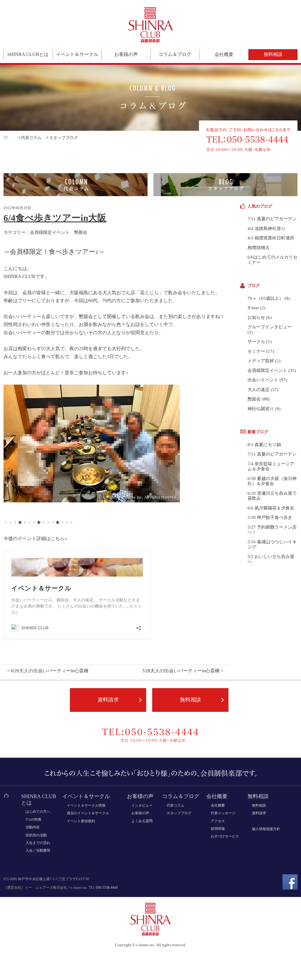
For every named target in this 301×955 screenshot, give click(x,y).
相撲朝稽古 (259, 247)
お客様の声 (126, 54)
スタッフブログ (63, 137)
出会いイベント (263, 380)
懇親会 (80, 232)
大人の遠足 (259, 389)
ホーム (10, 137)
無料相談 (273, 54)
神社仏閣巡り (261, 408)
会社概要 (224, 54)
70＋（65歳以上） (265, 298)
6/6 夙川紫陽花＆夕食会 (271, 508)
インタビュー (142, 805)
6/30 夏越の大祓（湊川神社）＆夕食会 (272, 481)
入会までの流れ (38, 843)
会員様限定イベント (50, 232)
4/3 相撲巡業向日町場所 (271, 238)
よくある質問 (142, 821)
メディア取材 (261, 360)
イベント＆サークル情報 (86, 805)
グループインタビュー (270, 327)
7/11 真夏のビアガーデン (272, 218)
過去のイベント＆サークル (88, 813)
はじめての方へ (38, 812)
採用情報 (218, 829)
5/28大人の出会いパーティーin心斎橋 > (182, 670)
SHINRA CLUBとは (28, 54)
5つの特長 (33, 819)
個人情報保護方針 (266, 829)
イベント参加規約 (81, 821)
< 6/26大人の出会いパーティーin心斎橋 (47, 670)
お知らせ (256, 317)
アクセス (218, 821)
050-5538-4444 (107, 888)
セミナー (256, 351)
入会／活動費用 (38, 850)
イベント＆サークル (77, 54)
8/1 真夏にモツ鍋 (264, 444)
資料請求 (108, 700)
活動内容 (33, 827)
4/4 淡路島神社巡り (266, 228)
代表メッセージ (223, 813)
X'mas (253, 307)
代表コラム (31, 137)
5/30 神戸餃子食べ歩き (270, 517)
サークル (256, 341)
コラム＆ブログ (174, 54)
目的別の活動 (36, 835)
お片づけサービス (225, 836)
